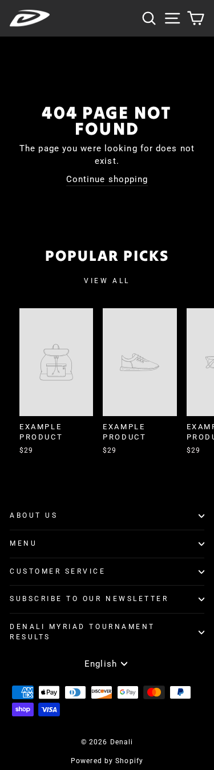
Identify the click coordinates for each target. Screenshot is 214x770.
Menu (23, 543)
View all (107, 281)
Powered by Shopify (107, 761)
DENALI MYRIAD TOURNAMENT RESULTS (82, 632)
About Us (34, 515)
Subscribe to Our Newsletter (89, 599)
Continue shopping (107, 179)
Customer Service (58, 571)
